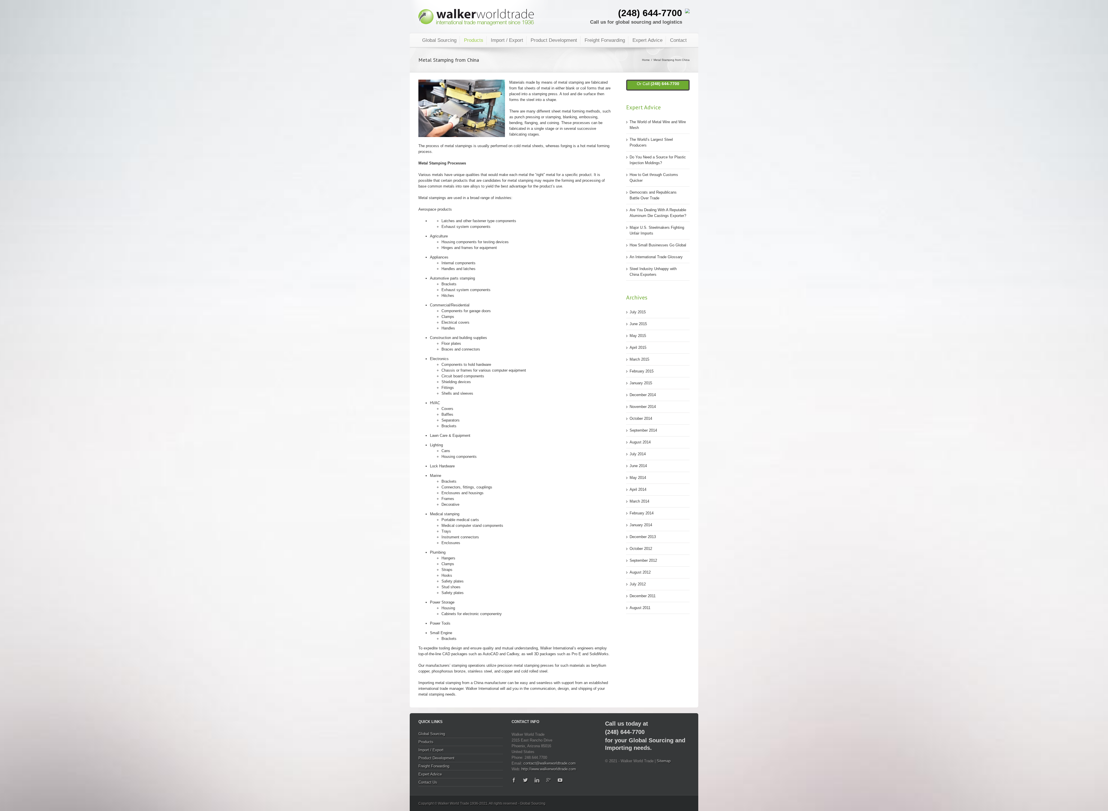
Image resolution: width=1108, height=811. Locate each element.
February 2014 (642, 513)
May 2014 (638, 477)
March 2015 (639, 359)
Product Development (554, 40)
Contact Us (427, 782)
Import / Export (507, 40)
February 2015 (642, 371)
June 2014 (638, 466)
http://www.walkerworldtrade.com (548, 769)
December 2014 (643, 395)
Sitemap (664, 761)
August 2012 (640, 572)
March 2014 (639, 501)
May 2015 (638, 336)
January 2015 (641, 383)
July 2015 (638, 312)
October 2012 (641, 548)
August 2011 (640, 608)
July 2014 (638, 454)
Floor (445, 343)
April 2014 (638, 489)
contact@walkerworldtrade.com (549, 763)
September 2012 (643, 560)
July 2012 (638, 584)
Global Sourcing (439, 40)
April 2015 (638, 347)
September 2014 (643, 430)
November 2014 (643, 406)
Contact (678, 40)
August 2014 (640, 442)
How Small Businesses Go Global (658, 245)
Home (646, 59)
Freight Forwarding (605, 40)
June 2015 (638, 324)
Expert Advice (647, 40)
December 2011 (643, 596)
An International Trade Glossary (656, 257)
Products (473, 40)
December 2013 (643, 537)
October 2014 (641, 418)
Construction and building (451, 338)
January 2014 (641, 525)
